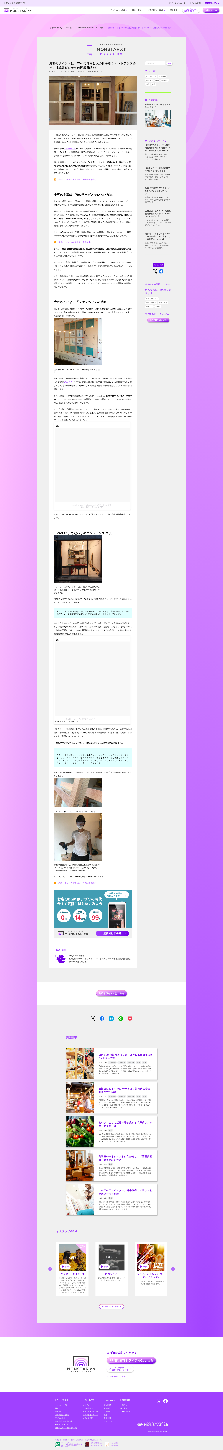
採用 (157, 80)
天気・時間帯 (151, 303)
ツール (158, 307)
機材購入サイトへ (62, 1424)
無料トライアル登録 (90, 1411)
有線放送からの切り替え (64, 1421)
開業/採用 (107, 1418)
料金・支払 (136, 10)
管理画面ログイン (211, 3)
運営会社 (58, 1440)
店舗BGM (162, 76)
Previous (50, 1269)
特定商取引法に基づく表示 (93, 1440)
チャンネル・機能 (117, 10)
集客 (153, 84)
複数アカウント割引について (66, 1428)
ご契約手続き (88, 1408)
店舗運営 (149, 80)
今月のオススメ (152, 299)
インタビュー (151, 76)
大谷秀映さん (70, 148)
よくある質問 (195, 3)
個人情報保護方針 (77, 1440)
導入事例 (173, 10)
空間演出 (164, 80)
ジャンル (149, 307)
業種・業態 (163, 303)
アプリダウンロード (177, 3)
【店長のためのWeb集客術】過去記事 (73, 242)
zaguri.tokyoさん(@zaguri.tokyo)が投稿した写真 (91, 505)
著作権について (61, 1411)
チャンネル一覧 (61, 1405)
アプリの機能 (60, 1418)
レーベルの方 (125, 1411)
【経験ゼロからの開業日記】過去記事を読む (76, 179)
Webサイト (69, 382)
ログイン (86, 1405)
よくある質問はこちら (115, 1376)
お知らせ (123, 1405)
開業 (147, 84)
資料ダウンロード (191, 10)
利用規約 (66, 1440)
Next (173, 1269)
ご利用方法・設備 (155, 10)
